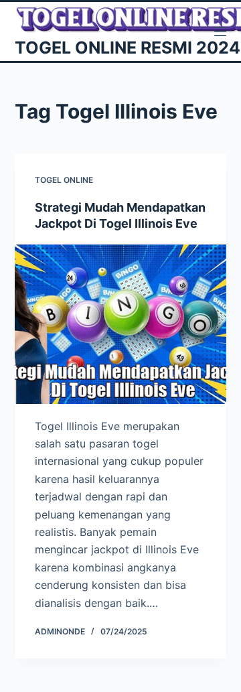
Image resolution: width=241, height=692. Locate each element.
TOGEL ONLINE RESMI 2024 (127, 48)
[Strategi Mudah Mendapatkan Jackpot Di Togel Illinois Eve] (121, 324)
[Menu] (220, 31)
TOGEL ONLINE (64, 180)
